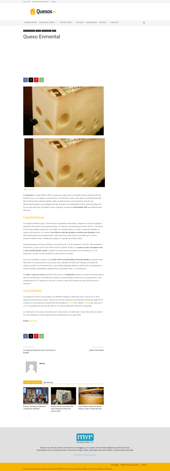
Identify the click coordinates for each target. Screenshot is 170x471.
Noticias (79, 22)
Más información (80, 455)
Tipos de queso (65, 22)
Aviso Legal (26, 1)
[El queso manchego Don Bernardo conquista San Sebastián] (35, 395)
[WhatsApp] (41, 80)
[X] (31, 80)
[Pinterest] (36, 80)
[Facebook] (25, 80)
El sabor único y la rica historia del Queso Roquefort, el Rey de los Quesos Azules (62, 409)
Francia (38, 31)
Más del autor (48, 382)
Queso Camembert (96, 350)
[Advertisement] (85, 60)
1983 (85, 303)
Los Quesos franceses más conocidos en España (39, 351)
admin (42, 363)
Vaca (54, 31)
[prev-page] (24, 415)
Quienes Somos (30, 22)
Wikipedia (30, 189)
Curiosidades (91, 22)
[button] (144, 23)
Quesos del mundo (47, 22)
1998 (70, 303)
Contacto (53, 1)
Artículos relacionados (33, 382)
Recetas (102, 22)
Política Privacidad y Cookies (40, 1)
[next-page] (28, 415)
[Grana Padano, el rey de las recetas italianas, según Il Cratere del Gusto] (91, 395)
